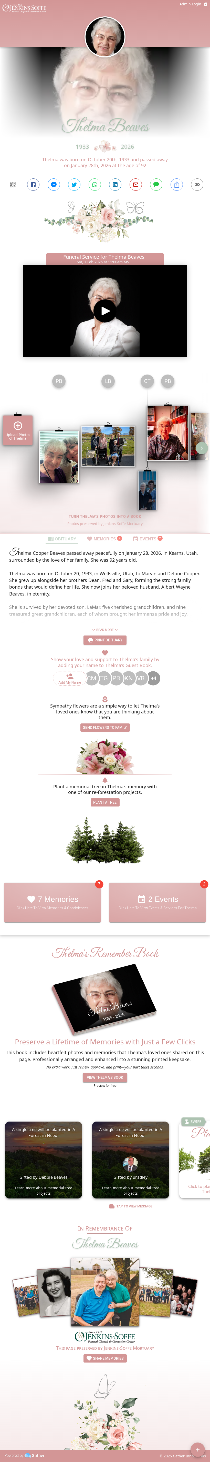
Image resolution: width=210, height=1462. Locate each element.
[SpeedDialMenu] (198, 1450)
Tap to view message (134, 1206)
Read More (105, 630)
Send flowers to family (105, 727)
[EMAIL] (136, 184)
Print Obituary (108, 640)
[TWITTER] (74, 184)
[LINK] (197, 184)
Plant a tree (105, 802)
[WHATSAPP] (95, 184)
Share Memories (108, 1358)
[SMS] (156, 184)
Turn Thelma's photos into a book (105, 517)
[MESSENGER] (54, 184)
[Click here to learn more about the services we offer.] (105, 1337)
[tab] (62, 538)
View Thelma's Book (105, 1077)
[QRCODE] (13, 184)
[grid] (105, 452)
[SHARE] (177, 184)
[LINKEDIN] (115, 184)
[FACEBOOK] (33, 184)
